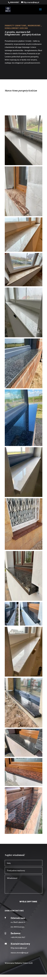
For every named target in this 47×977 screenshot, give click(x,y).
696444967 (14, 2)
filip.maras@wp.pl (19, 948)
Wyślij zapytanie (28, 902)
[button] (23, 140)
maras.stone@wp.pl (19, 953)
